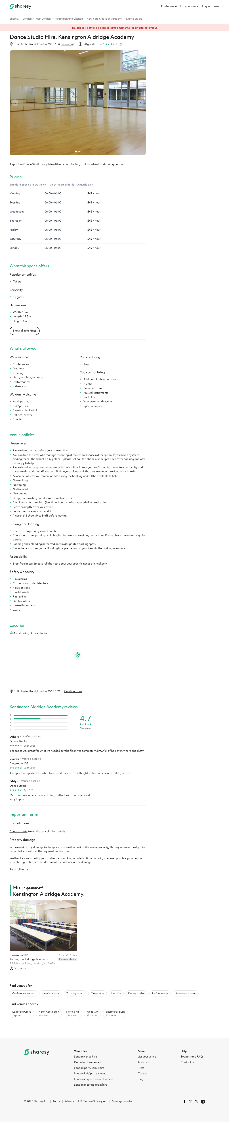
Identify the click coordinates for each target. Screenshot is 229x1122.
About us (143, 1062)
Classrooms (97, 993)
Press (141, 1068)
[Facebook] (184, 1102)
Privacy (69, 1101)
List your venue (189, 6)
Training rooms (75, 993)
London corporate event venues (93, 1079)
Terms (56, 1101)
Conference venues (23, 993)
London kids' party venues (90, 1073)
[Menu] (216, 6)
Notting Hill (72, 1013)
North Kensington (49, 1013)
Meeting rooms (50, 993)
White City (92, 1013)
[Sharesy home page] (36, 1052)
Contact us (187, 1062)
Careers (143, 1073)
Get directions (73, 691)
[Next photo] (140, 102)
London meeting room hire (90, 1084)
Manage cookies (122, 1101)
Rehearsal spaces (185, 993)
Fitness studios (136, 993)
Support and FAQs (192, 1056)
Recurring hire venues (87, 1062)
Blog (141, 1079)
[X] (197, 1102)
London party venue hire (89, 1068)
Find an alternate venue (143, 27)
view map (67, 44)
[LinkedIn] (203, 1102)
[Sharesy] (20, 6)
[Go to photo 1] (76, 151)
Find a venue (169, 6)
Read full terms (19, 869)
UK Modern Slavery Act (93, 1101)
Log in (206, 6)
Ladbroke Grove (21, 1013)
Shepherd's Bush (115, 1013)
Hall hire (116, 993)
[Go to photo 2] (79, 151)
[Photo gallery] (78, 102)
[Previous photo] (15, 102)
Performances (160, 993)
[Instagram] (190, 1102)
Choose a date (19, 831)
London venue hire (85, 1056)
